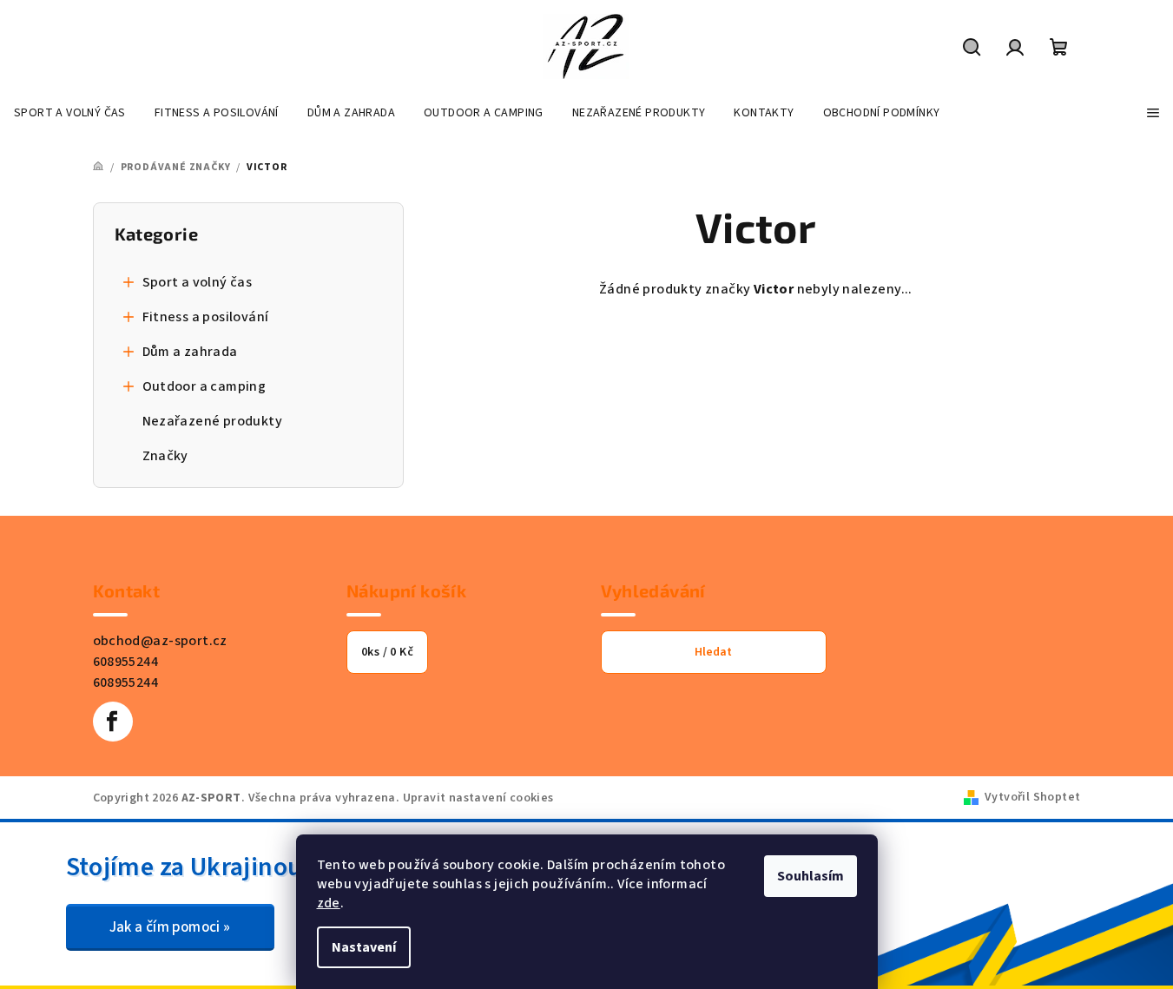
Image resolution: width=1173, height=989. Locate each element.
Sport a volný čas (197, 282)
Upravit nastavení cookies (478, 798)
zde (328, 903)
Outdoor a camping (204, 386)
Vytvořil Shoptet (1032, 797)
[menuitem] (70, 113)
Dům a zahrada (190, 351)
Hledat (713, 652)
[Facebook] (113, 722)
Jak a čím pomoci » (170, 927)
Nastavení (364, 947)
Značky (165, 455)
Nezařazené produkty (212, 421)
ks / (387, 652)
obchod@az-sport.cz (160, 640)
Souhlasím (810, 876)
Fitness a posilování (205, 316)
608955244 (126, 661)
